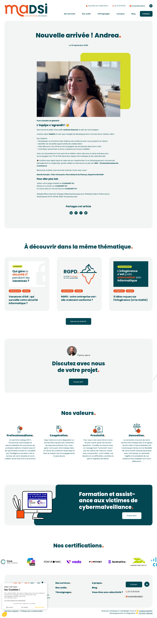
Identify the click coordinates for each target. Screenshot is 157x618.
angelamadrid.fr (146, 611)
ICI (72, 183)
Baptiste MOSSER (96, 174)
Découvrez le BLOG (78, 321)
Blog (133, 14)
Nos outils (86, 14)
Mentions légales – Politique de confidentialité (23, 611)
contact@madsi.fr (138, 6)
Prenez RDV (78, 382)
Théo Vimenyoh (58, 174)
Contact (146, 14)
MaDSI (52, 134)
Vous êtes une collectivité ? (98, 6)
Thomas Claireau (145, 613)
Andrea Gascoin (70, 130)
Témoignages (104, 14)
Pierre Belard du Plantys (76, 174)
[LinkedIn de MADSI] (151, 5)
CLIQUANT (66, 183)
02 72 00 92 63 (119, 6)
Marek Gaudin (43, 174)
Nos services (69, 14)
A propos (121, 14)
